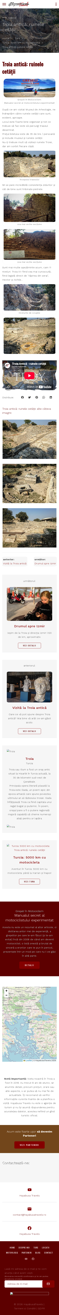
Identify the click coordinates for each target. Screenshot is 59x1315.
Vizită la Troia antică (15, 563)
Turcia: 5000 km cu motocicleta (21, 42)
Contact (48, 1252)
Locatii (45, 1247)
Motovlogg (12, 1252)
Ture (17, 38)
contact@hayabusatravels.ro (29, 1214)
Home (6, 38)
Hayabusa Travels (29, 1195)
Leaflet (28, 1060)
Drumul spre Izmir (45, 563)
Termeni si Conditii (25, 1308)
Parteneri (27, 1252)
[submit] (48, 1284)
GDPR (41, 1308)
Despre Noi (24, 1247)
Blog (37, 1252)
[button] (30, 1021)
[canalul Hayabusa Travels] (26, 1258)
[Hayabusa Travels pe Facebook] (32, 1258)
